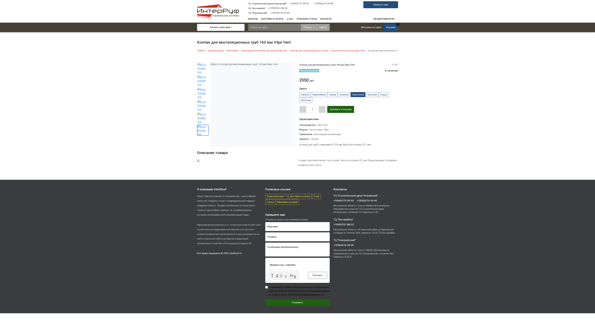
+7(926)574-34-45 (323, 3)
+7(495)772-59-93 (299, 3)
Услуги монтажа (275, 196)
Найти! (323, 27)
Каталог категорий (220, 27)
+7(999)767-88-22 (278, 8)
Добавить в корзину (341, 109)
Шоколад (306, 100)
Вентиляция (232, 50)
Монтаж (253, 19)
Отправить (297, 302)
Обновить (317, 275)
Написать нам (380, 4)
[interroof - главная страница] (218, 11)
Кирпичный (358, 94)
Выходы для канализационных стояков (309, 50)
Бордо (383, 94)
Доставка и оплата (272, 19)
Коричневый (319, 94)
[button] (283, 275)
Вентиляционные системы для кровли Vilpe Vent (264, 50)
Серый (332, 94)
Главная (201, 50)
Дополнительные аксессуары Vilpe (348, 50)
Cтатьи (270, 202)
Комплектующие (216, 50)
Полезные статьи (307, 19)
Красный (372, 94)
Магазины (371, 27)
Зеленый (344, 94)
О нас (290, 19)
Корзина (392, 26)
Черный (305, 94)
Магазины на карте (288, 202)
